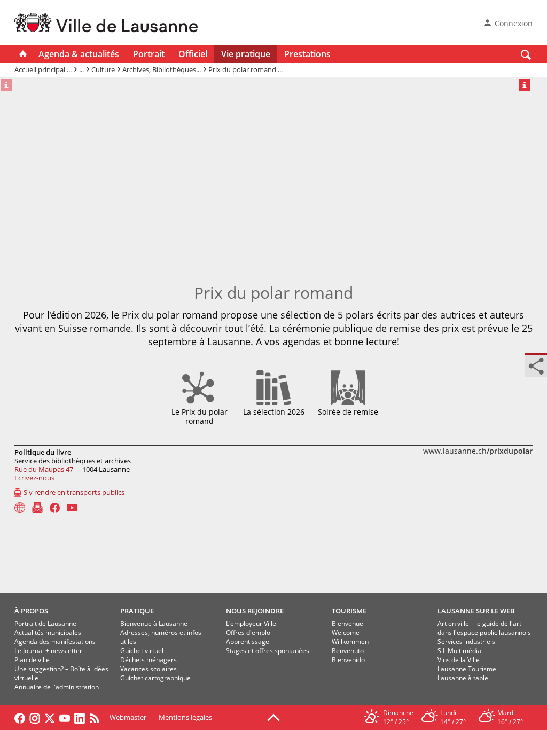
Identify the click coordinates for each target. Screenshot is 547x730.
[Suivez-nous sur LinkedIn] (79, 717)
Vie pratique (245, 54)
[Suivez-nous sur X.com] (49, 717)
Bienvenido (348, 659)
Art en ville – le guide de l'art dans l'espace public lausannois (484, 628)
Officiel (192, 54)
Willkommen (350, 641)
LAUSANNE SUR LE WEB (476, 611)
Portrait (149, 54)
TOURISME (349, 611)
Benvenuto (348, 650)
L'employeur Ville (251, 623)
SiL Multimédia (459, 650)
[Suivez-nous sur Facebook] (19, 717)
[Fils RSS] (97, 717)
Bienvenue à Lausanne (153, 623)
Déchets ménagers (148, 659)
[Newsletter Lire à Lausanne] (37, 507)
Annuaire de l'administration (56, 687)
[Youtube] (72, 507)
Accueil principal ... (43, 69)
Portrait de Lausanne (45, 623)
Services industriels (466, 641)
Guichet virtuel (141, 650)
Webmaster (128, 717)
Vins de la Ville (458, 659)
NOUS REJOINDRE (255, 611)
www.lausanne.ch (478, 451)
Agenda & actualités (78, 54)
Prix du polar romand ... (245, 69)
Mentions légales (185, 717)
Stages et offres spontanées (267, 650)
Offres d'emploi (249, 632)
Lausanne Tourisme (466, 668)
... (81, 69)
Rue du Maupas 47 (43, 469)
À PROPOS (31, 611)
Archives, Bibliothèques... (161, 69)
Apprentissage (247, 641)
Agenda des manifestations (55, 641)
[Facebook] (55, 508)
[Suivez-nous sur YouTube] (64, 717)
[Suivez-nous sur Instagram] (34, 717)
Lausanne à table (462, 677)
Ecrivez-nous (34, 478)
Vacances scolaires (148, 668)
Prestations (307, 54)
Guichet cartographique (155, 677)
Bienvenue (347, 623)
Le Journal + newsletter (48, 650)
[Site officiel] (19, 507)
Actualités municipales (47, 632)
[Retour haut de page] (273, 716)
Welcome (346, 632)
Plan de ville (32, 659)
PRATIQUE (137, 611)
